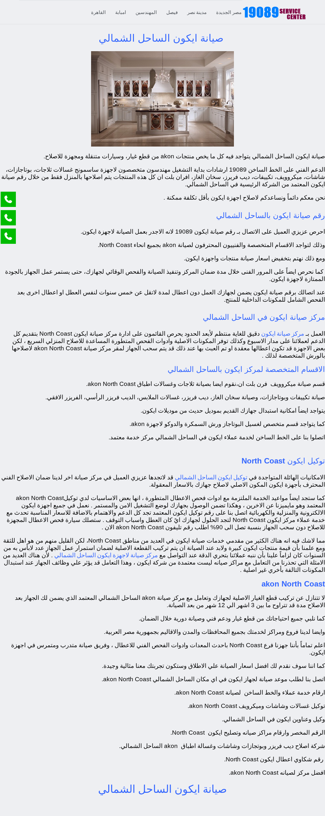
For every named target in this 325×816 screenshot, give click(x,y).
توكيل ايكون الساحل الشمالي (211, 477)
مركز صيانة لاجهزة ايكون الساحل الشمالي (106, 555)
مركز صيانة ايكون (282, 333)
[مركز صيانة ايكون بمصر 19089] (274, 12)
